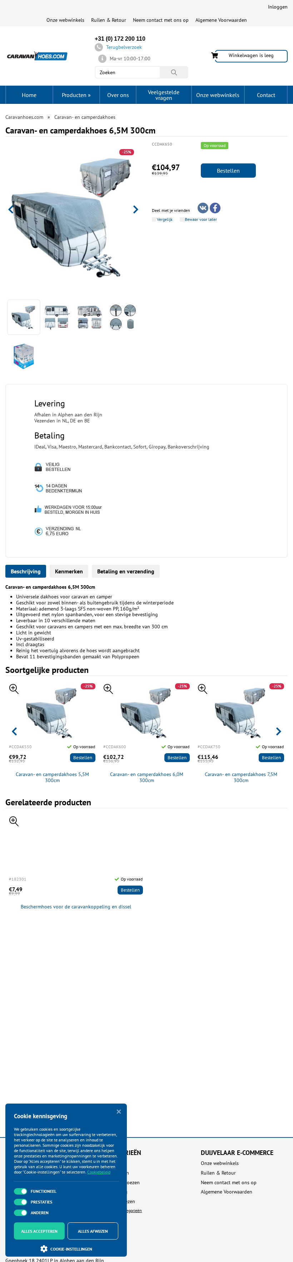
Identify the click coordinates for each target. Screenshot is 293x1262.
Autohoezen (116, 1173)
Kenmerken (69, 571)
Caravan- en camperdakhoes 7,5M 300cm (241, 777)
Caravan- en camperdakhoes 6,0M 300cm (146, 777)
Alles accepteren (39, 1231)
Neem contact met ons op (161, 20)
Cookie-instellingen (71, 1249)
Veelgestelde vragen (163, 94)
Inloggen (278, 7)
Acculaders (114, 1163)
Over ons (118, 94)
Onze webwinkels (65, 20)
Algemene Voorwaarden (221, 20)
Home (29, 94)
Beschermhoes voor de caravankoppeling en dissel (76, 907)
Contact (266, 94)
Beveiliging (115, 1192)
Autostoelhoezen (121, 1183)
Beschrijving (26, 571)
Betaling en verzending (125, 571)
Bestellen (228, 170)
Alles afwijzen (93, 1231)
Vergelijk (165, 219)
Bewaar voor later (201, 219)
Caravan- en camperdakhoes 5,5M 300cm (52, 777)
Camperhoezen (119, 1201)
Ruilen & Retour (108, 20)
